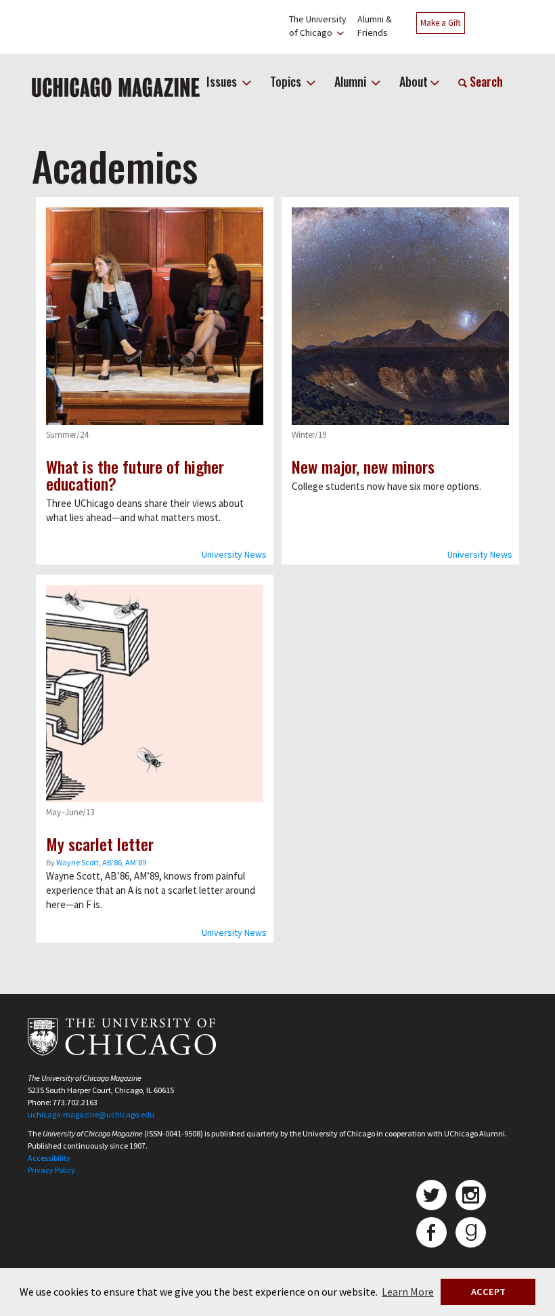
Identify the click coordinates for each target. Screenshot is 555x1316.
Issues (223, 81)
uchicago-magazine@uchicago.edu (91, 1114)
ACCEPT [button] (488, 1292)
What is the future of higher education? (135, 474)
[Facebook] (431, 1232)
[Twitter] (431, 1195)
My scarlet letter (100, 843)
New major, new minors (363, 466)
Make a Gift (440, 22)
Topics (287, 81)
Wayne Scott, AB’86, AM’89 (101, 862)
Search (485, 81)
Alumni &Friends (374, 26)
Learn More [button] (408, 1291)
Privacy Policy (51, 1170)
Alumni (351, 81)
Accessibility (49, 1158)
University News (234, 554)
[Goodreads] (471, 1232)
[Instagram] (471, 1195)
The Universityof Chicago (318, 26)
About (413, 81)
